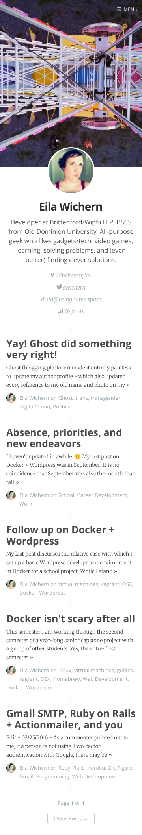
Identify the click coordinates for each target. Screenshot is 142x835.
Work (25, 503)
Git (111, 767)
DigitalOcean (34, 406)
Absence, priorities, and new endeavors (64, 438)
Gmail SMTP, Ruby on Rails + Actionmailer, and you (71, 719)
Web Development (105, 678)
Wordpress (52, 592)
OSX (127, 583)
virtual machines (78, 583)
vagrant (110, 583)
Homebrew (66, 678)
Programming (52, 776)
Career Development (102, 495)
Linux (64, 670)
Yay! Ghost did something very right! (68, 349)
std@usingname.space (73, 299)
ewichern (74, 287)
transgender (105, 397)
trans (81, 397)
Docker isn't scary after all (70, 618)
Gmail (26, 776)
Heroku (96, 767)
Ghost (65, 397)
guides (125, 670)
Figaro (125, 767)
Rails (78, 767)
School (66, 495)
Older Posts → (71, 818)
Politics (61, 406)
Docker (28, 592)
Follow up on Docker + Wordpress (60, 535)
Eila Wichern (34, 397)
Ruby (64, 767)
